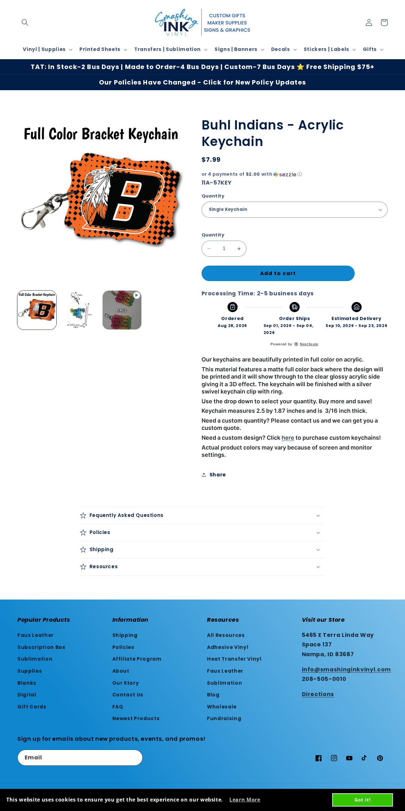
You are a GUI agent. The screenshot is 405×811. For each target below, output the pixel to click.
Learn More (244, 799)
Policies (123, 647)
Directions (318, 694)
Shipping (125, 635)
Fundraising (224, 718)
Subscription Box (41, 647)
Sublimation (35, 659)
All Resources (226, 635)
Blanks (26, 683)
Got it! (362, 799)
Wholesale (222, 706)
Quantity (213, 196)
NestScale (309, 344)
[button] (25, 22)
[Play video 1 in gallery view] (122, 310)
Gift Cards (32, 706)
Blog (213, 694)
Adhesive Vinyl (227, 647)
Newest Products (136, 718)
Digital (26, 694)
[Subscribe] (134, 758)
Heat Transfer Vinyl (234, 659)
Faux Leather (35, 635)
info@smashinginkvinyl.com (346, 669)
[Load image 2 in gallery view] (79, 310)
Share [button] (217, 474)
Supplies (29, 671)
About (120, 671)
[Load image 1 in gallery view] (36, 310)
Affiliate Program (137, 659)
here (288, 437)
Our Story (125, 683)
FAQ (117, 706)
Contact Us (128, 694)
